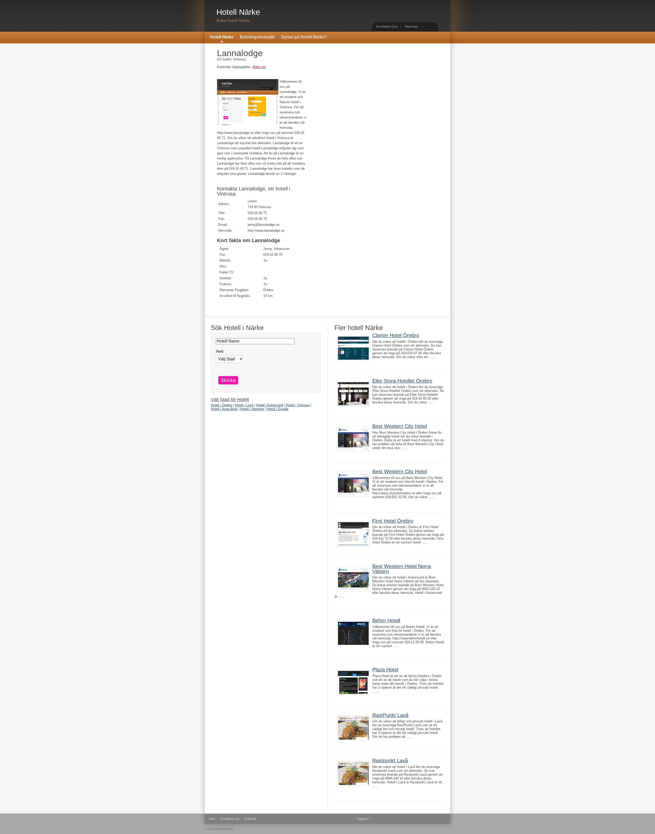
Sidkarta (250, 819)
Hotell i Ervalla (277, 409)
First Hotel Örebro (392, 521)
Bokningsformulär (257, 37)
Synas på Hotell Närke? (304, 37)
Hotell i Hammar (252, 409)
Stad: (220, 351)
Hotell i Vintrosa (297, 405)
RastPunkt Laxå (390, 715)
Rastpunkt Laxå (390, 760)
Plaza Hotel (385, 669)
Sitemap (411, 26)
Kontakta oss (230, 819)
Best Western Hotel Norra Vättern (401, 568)
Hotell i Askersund (269, 405)
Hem (212, 819)
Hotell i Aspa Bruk (224, 409)
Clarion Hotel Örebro (395, 335)
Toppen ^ (363, 819)
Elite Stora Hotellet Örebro (402, 381)
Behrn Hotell (386, 620)
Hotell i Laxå (244, 405)
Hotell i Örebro (221, 405)
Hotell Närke (238, 12)
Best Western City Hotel (399, 426)
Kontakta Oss (387, 26)
